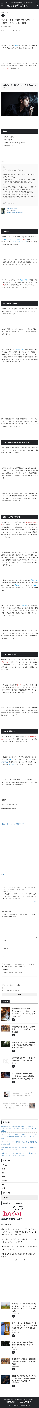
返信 (35, 901)
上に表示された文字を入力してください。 (14, 973)
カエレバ (14, 210)
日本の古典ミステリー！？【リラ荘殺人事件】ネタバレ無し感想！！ (23, 1060)
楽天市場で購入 (11, 212)
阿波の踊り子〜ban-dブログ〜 (19, 6)
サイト (4, 956)
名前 (4, 940)
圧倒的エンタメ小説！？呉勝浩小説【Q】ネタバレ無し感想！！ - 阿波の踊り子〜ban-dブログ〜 (19, 888)
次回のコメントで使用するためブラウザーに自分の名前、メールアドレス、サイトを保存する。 (18, 965)
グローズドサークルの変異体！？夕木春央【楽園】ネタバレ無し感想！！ (19, 1143)
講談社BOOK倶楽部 (8, 203)
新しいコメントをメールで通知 (11, 985)
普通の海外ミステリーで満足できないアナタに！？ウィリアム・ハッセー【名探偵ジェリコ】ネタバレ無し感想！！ (19, 1128)
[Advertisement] (19, 385)
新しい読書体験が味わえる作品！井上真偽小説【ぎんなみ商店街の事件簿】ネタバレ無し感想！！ (23, 1076)
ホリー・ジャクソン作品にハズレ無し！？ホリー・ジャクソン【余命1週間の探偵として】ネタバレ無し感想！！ (19, 1136)
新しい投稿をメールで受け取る (11, 990)
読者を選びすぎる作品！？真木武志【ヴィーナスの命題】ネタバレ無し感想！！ (23, 1029)
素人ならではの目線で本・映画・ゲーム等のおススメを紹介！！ (19, 1399)
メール (5, 948)
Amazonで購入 (20, 212)
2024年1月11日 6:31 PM (9, 891)
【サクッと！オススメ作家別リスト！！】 (15, 824)
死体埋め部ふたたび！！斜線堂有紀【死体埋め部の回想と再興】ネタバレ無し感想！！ (23, 1045)
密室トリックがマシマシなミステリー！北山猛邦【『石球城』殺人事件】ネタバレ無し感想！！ (19, 1154)
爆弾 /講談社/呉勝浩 (12, 208)
